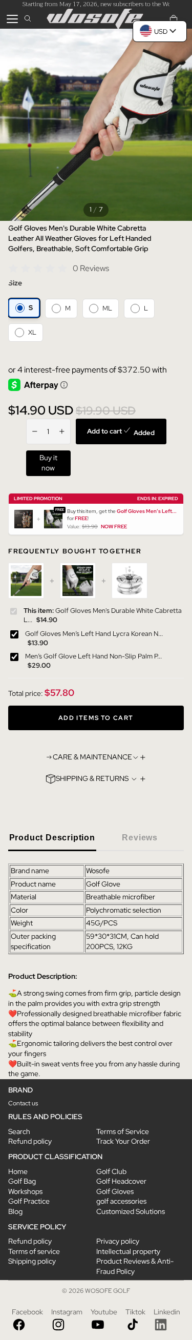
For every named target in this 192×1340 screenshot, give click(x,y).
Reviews (140, 837)
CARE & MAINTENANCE (92, 756)
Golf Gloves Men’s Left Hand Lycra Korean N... (94, 633)
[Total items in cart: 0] (173, 19)
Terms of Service (122, 1131)
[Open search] (28, 19)
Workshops (25, 1191)
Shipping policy (32, 1261)
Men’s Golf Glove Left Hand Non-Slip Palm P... (93, 656)
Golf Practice (29, 1201)
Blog (15, 1211)
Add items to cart (96, 718)
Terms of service (34, 1251)
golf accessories (121, 1201)
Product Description (52, 837)
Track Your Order (123, 1141)
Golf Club (111, 1171)
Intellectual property (128, 1251)
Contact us (23, 1103)
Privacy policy (117, 1241)
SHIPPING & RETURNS (92, 778)
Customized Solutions (130, 1211)
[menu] (12, 19)
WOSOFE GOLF (107, 1291)
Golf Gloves (115, 1191)
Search (19, 1131)
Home (18, 1171)
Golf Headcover (121, 1181)
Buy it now (48, 462)
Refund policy (30, 1141)
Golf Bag (22, 1181)
